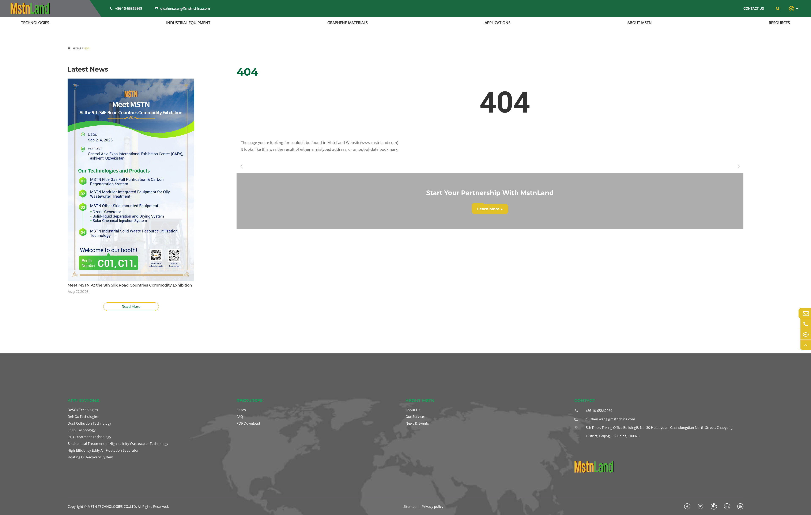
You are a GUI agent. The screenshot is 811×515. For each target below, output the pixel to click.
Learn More (490, 209)
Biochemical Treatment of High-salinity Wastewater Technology (118, 443)
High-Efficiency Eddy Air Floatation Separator (103, 450)
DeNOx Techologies (83, 416)
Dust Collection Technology (89, 423)
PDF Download (248, 423)
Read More (131, 307)
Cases (241, 410)
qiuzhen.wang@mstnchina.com (185, 8)
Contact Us (753, 8)
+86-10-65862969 (128, 8)
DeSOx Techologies (83, 410)
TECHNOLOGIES (35, 22)
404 (86, 48)
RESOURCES (779, 22)
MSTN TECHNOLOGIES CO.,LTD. (112, 506)
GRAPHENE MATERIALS (347, 22)
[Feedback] (805, 334)
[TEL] (805, 324)
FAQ (240, 416)
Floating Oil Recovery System (90, 457)
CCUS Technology (81, 430)
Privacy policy (432, 506)
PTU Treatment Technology (89, 437)
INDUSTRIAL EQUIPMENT (188, 22)
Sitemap (409, 506)
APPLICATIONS (497, 22)
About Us (413, 410)
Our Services (416, 416)
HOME (77, 48)
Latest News (88, 69)
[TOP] (805, 345)
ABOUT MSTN (639, 22)
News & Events (417, 423)
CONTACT (584, 400)
